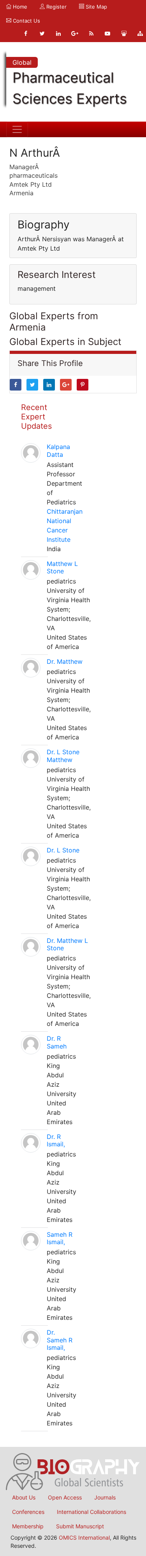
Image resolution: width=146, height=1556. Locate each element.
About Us (23, 1497)
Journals (105, 1497)
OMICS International (84, 1537)
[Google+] (75, 33)
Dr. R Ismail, (56, 1140)
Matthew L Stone (62, 567)
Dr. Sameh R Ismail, (59, 1339)
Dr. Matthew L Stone (67, 944)
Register (56, 7)
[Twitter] (42, 33)
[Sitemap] (140, 33)
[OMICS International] (73, 1471)
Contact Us (25, 21)
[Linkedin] (58, 33)
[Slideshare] (124, 33)
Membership (28, 1526)
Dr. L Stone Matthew (63, 755)
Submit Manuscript (80, 1526)
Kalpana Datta (58, 450)
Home (19, 7)
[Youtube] (107, 33)
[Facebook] (26, 33)
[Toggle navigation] (17, 129)
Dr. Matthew (65, 661)
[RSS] (91, 33)
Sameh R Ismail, (59, 1238)
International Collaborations (91, 1511)
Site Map (95, 7)
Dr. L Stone (63, 850)
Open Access (65, 1497)
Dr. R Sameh (57, 1042)
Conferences (28, 1511)
